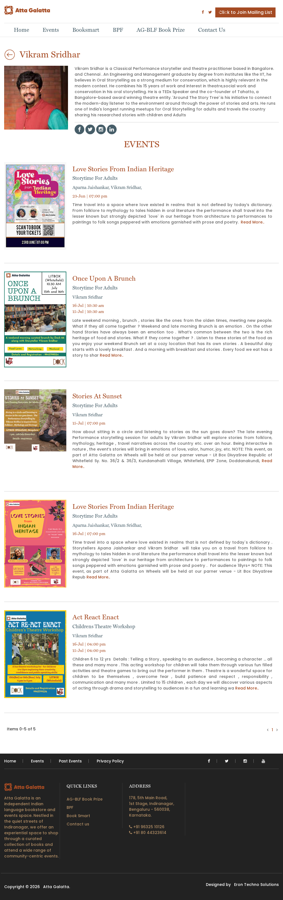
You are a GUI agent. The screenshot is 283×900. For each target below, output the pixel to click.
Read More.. (252, 222)
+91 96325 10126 (148, 827)
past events (70, 761)
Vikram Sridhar (87, 297)
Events (51, 30)
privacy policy (110, 761)
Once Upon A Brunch (104, 282)
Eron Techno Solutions (256, 884)
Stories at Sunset (97, 400)
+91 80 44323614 (149, 832)
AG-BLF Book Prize (161, 30)
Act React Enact (103, 621)
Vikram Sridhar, (126, 187)
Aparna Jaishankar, (91, 187)
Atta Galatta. (56, 887)
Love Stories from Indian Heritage (123, 173)
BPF (118, 30)
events (37, 761)
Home (21, 30)
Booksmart (85, 30)
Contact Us (211, 30)
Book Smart (78, 816)
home (10, 761)
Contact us (78, 824)
